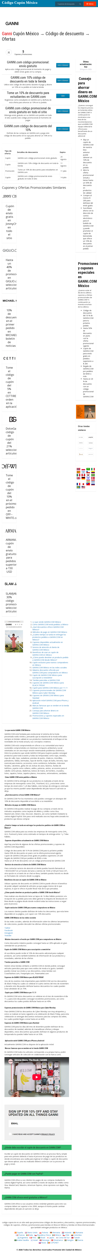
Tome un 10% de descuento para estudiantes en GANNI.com (28, 95)
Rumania (79, 1232)
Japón (51, 1237)
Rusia (43, 1242)
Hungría (69, 1240)
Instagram (8, 933)
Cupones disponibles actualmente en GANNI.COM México (47, 643)
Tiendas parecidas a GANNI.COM (46, 680)
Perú (34, 1237)
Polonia (44, 1232)
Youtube (7, 935)
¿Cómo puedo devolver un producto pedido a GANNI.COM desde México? (50, 658)
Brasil (42, 1237)
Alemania (56, 1232)
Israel (35, 1240)
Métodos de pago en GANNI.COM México (49, 632)
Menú (90, 4)
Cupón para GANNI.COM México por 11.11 (50, 688)
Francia (21, 1235)
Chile (67, 1235)
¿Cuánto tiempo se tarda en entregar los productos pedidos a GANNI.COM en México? (49, 637)
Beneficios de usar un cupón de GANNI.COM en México (45, 653)
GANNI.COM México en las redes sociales (49, 667)
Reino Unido (32, 1232)
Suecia (80, 1240)
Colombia (77, 1235)
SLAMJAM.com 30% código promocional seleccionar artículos (15, 602)
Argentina (24, 1237)
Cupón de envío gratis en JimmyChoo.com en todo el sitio (16, 222)
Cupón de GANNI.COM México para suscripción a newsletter (47, 676)
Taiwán (76, 1237)
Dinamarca (58, 1240)
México (57, 1235)
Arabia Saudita (22, 1240)
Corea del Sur (64, 1237)
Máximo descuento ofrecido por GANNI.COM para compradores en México (50, 671)
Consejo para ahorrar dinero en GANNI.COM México (45, 711)
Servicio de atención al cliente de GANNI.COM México (45, 648)
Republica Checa (44, 1235)
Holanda (67, 1232)
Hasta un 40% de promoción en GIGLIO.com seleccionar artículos (13, 274)
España (20, 1232)
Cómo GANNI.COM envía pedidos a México (50, 624)
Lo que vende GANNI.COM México (46, 622)
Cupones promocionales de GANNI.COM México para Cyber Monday (49, 691)
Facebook (8, 930)
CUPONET (54, 1242)
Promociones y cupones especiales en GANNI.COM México (48, 716)
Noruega (45, 1240)
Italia (30, 1235)
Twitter (7, 928)
